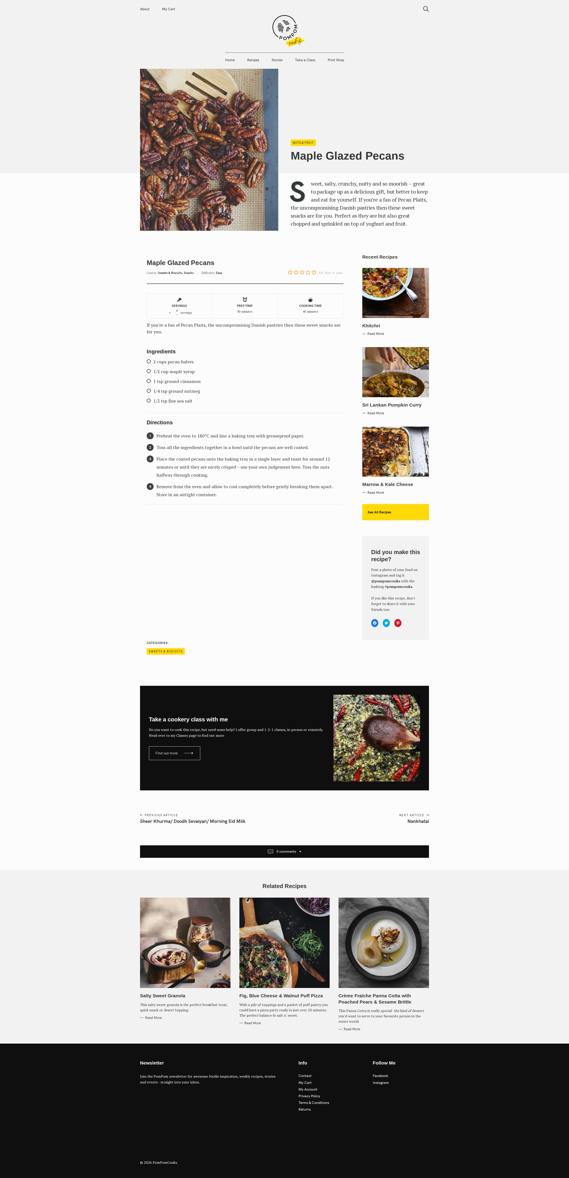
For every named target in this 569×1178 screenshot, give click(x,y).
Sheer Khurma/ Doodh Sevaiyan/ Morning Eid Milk (193, 821)
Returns (305, 1109)
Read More (375, 334)
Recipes (253, 60)
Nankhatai (418, 821)
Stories (277, 60)
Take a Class (305, 60)
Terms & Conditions (314, 1102)
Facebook (380, 1075)
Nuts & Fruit (303, 142)
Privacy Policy (309, 1096)
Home (230, 60)
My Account (308, 1089)
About (145, 9)
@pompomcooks (385, 581)
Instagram (381, 1082)
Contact (305, 1075)
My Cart (168, 9)
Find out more (166, 753)
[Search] (424, 9)
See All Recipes (379, 512)
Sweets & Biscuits (166, 651)
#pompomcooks (398, 586)
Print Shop (336, 60)
